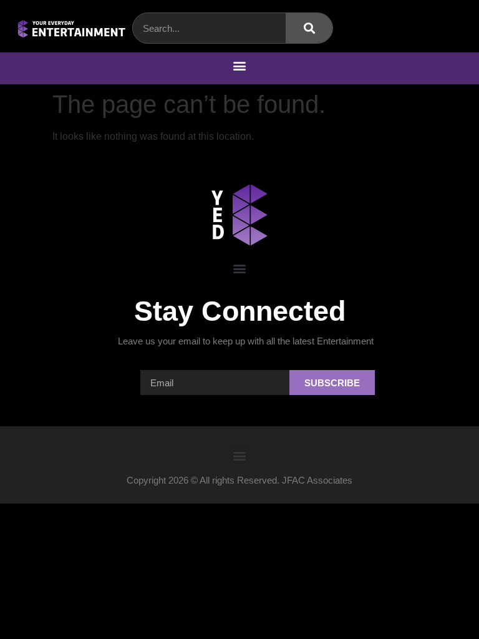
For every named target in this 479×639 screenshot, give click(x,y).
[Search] (309, 28)
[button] (240, 65)
